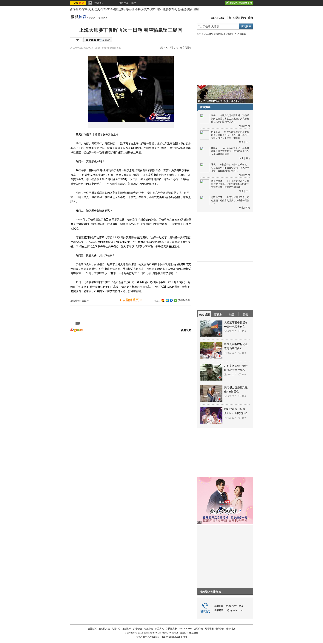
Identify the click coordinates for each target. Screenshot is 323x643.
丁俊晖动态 (101, 18)
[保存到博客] (184, 300)
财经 (128, 9)
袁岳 (213, 115)
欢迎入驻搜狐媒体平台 (241, 2)
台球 (91, 18)
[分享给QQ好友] (167, 300)
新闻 (78, 9)
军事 (84, 9)
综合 (250, 17)
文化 (91, 9)
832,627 (231, 331)
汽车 (146, 9)
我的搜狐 (123, 3)
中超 (228, 17)
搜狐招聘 (126, 628)
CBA (221, 17)
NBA (109, 9)
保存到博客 (185, 47)
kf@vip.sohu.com (234, 610)
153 (244, 331)
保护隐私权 (171, 628)
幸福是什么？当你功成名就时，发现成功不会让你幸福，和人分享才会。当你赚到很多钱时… (230, 167)
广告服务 (137, 628)
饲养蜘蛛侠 (219, 33)
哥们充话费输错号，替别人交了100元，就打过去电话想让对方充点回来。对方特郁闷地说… (230, 184)
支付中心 (116, 628)
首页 (72, 9)
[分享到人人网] (171, 300)
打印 (166, 47)
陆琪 (213, 164)
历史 (97, 9)
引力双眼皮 (240, 33)
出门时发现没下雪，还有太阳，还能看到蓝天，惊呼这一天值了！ (230, 200)
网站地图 (209, 628)
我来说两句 (98, 40)
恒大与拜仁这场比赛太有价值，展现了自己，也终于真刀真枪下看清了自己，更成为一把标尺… (230, 135)
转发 (241, 125)
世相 (134, 9)
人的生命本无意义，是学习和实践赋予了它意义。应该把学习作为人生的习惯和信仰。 (230, 151)
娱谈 (122, 9)
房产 (153, 9)
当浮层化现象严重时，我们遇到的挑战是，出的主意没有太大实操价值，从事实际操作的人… (230, 118)
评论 (247, 125)
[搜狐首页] (78, 3)
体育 (103, 9)
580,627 (231, 374)
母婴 (177, 9)
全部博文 (230, 628)
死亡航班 (208, 33)
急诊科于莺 (216, 197)
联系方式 (159, 628)
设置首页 (92, 628)
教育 (171, 9)
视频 (116, 9)
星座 (196, 9)
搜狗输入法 (104, 628)
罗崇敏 (214, 148)
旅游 (183, 9)
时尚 (159, 9)
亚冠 (236, 17)
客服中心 (148, 628)
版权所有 (193, 632)
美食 (190, 9)
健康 (165, 9)
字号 (175, 47)
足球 (243, 17)
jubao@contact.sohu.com (174, 637)
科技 (140, 9)
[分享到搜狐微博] (163, 300)
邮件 (133, 3)
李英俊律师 (216, 181)
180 (244, 374)
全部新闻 (220, 628)
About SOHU (185, 628)
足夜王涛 (215, 132)
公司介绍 (198, 628)
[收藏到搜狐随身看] (175, 300)
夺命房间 (230, 33)
